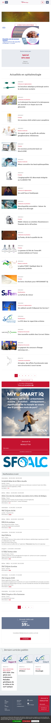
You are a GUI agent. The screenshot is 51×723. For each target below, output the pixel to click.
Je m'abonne (25, 638)
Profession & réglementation (25, 84)
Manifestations (21, 292)
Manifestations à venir (11, 474)
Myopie (28, 669)
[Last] (34, 375)
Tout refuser (27, 721)
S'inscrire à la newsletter (25, 451)
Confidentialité (20, 706)
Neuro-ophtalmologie (8, 669)
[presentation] (3, 16)
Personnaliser (35, 721)
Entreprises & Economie (23, 331)
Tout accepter (17, 721)
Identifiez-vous (47, 2)
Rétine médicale (6, 670)
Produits (20, 117)
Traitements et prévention (24, 99)
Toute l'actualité (25, 380)
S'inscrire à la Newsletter (44, 708)
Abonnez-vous (42, 2)
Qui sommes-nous (7, 701)
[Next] (31, 375)
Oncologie (37, 669)
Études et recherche (22, 130)
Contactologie (22, 669)
